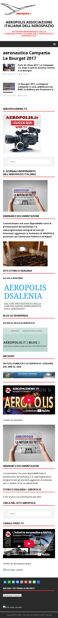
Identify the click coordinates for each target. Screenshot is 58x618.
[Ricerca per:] (29, 161)
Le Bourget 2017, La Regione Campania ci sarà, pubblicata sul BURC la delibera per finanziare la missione (28, 88)
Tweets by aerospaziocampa (17, 563)
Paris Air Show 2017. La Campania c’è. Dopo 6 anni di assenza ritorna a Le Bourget (36, 68)
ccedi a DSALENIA (13, 278)
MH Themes (47, 615)
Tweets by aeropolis (12, 420)
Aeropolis (25, 74)
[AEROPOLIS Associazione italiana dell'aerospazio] (18, 15)
